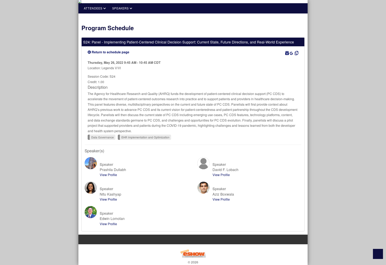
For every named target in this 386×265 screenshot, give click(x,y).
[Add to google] (292, 53)
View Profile (108, 174)
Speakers (121, 8)
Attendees (93, 8)
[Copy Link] (296, 53)
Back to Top (378, 254)
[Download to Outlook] (286, 53)
